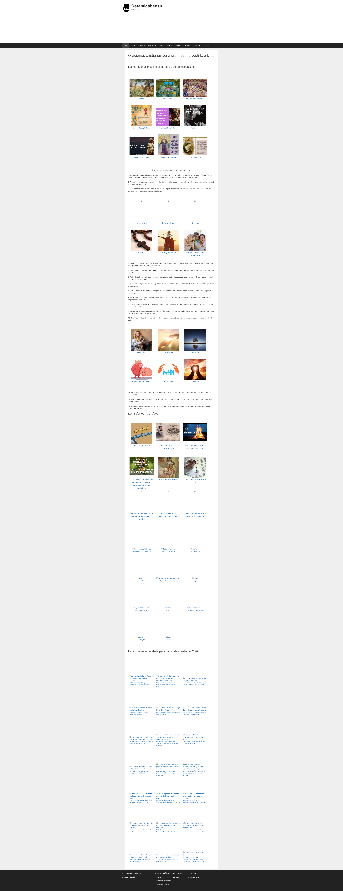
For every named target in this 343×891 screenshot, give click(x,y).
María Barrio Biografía (128, 877)
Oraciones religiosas (195, 610)
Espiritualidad (152, 45)
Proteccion (168, 382)
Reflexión (188, 45)
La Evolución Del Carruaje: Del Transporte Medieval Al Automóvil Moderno (167, 743)
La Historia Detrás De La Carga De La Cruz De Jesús (168, 713)
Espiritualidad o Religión (168, 128)
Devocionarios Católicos (141, 551)
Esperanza (168, 352)
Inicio (126, 45)
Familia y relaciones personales (168, 581)
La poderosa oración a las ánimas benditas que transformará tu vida (193, 860)
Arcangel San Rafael (168, 479)
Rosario (142, 45)
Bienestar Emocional (141, 382)
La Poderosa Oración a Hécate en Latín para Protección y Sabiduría (166, 831)
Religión (133, 45)
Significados (195, 551)
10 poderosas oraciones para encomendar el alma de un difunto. (194, 801)
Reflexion (195, 352)
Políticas (206, 45)
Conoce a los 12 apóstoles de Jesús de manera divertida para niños (141, 801)
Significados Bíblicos (141, 610)
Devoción (170, 45)
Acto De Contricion (141, 445)
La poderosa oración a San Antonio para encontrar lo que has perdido (194, 831)
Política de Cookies (162, 884)
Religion (195, 223)
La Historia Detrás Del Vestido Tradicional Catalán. (139, 713)
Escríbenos (176, 877)
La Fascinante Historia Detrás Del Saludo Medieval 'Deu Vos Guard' (193, 684)
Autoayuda (195, 128)
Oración (178, 45)
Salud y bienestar (168, 551)
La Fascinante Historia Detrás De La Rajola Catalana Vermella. (194, 713)
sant (168, 640)
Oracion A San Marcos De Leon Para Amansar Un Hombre (141, 516)
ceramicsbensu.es (193, 877)
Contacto (197, 45)
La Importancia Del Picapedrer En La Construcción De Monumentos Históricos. (167, 685)
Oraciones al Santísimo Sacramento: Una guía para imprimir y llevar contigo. (194, 773)
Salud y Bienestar (168, 252)
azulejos (142, 640)
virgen (195, 581)
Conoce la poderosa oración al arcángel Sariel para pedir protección (168, 801)
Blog (161, 45)
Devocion (141, 352)
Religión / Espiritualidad (168, 157)
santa (142, 581)
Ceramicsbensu (146, 5)
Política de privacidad (163, 881)
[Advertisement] (171, 28)
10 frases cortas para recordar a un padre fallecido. (167, 860)
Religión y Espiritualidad (142, 157)
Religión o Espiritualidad (195, 98)
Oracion (195, 382)
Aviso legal (159, 877)
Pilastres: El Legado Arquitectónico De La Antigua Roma (194, 743)
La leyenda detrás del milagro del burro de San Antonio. (140, 860)
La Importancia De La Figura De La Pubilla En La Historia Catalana (140, 684)
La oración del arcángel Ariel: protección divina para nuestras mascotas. (166, 773)
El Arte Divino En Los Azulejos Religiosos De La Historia (139, 772)
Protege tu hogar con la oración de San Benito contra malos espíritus (140, 831)
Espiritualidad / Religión (141, 128)
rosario (168, 610)
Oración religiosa (195, 157)
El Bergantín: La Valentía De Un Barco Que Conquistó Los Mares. (141, 743)
